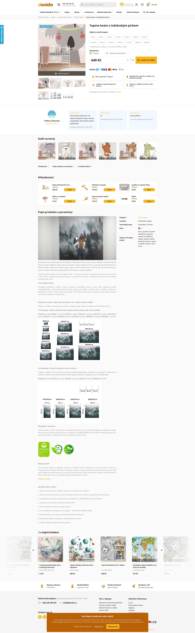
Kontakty (131, 610)
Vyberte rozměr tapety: (98, 32)
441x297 (128, 42)
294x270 (102, 42)
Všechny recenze (51, 124)
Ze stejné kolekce (84, 166)
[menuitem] (50, 12)
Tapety (53, 17)
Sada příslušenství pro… (61, 185)
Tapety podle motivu (65, 17)
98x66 (93, 37)
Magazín (131, 608)
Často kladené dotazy (135, 605)
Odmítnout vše (98, 626)
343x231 (111, 42)
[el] (155, 622)
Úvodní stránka (43, 17)
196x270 (126, 37)
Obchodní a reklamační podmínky (110, 603)
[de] (149, 622)
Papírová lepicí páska (100, 196)
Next (82, 50)
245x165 (135, 37)
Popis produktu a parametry (63, 166)
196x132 (117, 37)
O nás (130, 603)
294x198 (93, 42)
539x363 (146, 42)
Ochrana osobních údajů (107, 605)
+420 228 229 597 (48, 603)
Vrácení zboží (103, 610)
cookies (60, 622)
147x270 (109, 37)
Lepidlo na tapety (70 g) (141, 185)
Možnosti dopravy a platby (108, 608)
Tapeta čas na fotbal (172, 565)
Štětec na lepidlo (58, 196)
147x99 (101, 37)
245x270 (144, 37)
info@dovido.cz (69, 603)
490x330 (137, 42)
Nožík (134, 196)
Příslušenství (42, 166)
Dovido (118, 92)
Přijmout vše (113, 626)
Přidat (70, 190)
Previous (33, 550)
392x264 (120, 42)
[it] (152, 622)
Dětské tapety (79, 17)
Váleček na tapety (99, 185)
